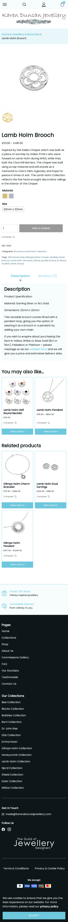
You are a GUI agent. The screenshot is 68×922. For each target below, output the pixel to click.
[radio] (4, 196)
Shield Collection (12, 775)
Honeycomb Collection (17, 755)
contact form (38, 349)
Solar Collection (12, 781)
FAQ (4, 664)
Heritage (29, 257)
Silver (13, 263)
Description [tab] (20, 276)
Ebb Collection (11, 735)
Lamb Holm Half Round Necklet (13, 411)
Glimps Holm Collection (17, 748)
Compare (6, 237)
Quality (44, 260)
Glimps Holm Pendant (11, 544)
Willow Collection (13, 788)
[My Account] (43, 4)
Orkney (37, 260)
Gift (9, 257)
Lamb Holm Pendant (50, 410)
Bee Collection (11, 702)
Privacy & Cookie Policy (50, 868)
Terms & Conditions (16, 868)
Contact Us (9, 684)
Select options (17, 431)
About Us (7, 651)
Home (5, 34)
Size (4, 204)
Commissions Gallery (15, 657)
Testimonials (10, 677)
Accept (34, 915)
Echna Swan (9, 742)
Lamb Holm (16, 260)
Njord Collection (12, 768)
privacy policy (49, 906)
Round (52, 260)
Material (7, 190)
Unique (20, 263)
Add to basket (41, 228)
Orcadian (28, 260)
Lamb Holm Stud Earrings (47, 485)
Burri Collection (11, 722)
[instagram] (9, 829)
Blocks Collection (13, 709)
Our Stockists (10, 670)
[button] (5, 4)
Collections (9, 638)
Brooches (33, 34)
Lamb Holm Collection (35, 251)
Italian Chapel (41, 257)
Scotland (61, 260)
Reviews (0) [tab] (47, 276)
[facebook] (3, 829)
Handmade (18, 257)
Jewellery (18, 34)
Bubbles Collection (14, 715)
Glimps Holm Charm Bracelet (16, 485)
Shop (5, 644)
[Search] (24, 4)
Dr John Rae (9, 728)
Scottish (6, 263)
